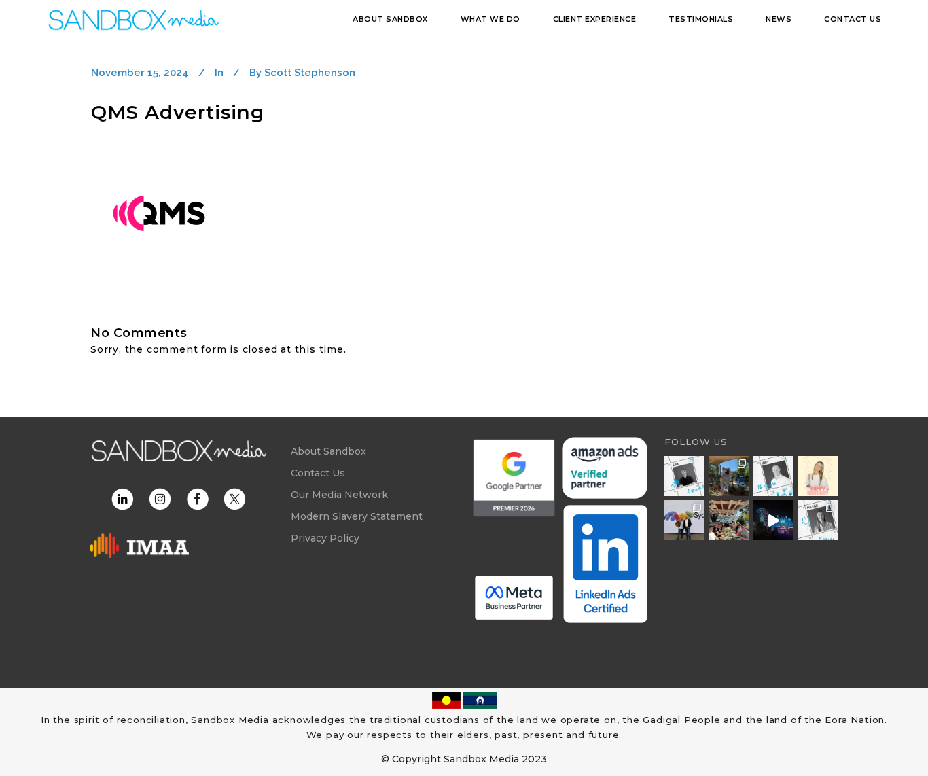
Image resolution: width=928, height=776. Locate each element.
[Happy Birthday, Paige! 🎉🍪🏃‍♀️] (818, 476)
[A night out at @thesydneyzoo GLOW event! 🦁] (773, 520)
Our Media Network (339, 495)
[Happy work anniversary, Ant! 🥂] (773, 476)
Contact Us (318, 473)
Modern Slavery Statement (357, 516)
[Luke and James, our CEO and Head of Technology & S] (684, 520)
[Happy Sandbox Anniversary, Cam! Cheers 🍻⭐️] (684, 476)
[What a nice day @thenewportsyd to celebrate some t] (729, 520)
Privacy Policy (325, 538)
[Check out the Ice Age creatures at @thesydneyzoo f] (729, 476)
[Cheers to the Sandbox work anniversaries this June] (818, 520)
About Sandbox (328, 451)
